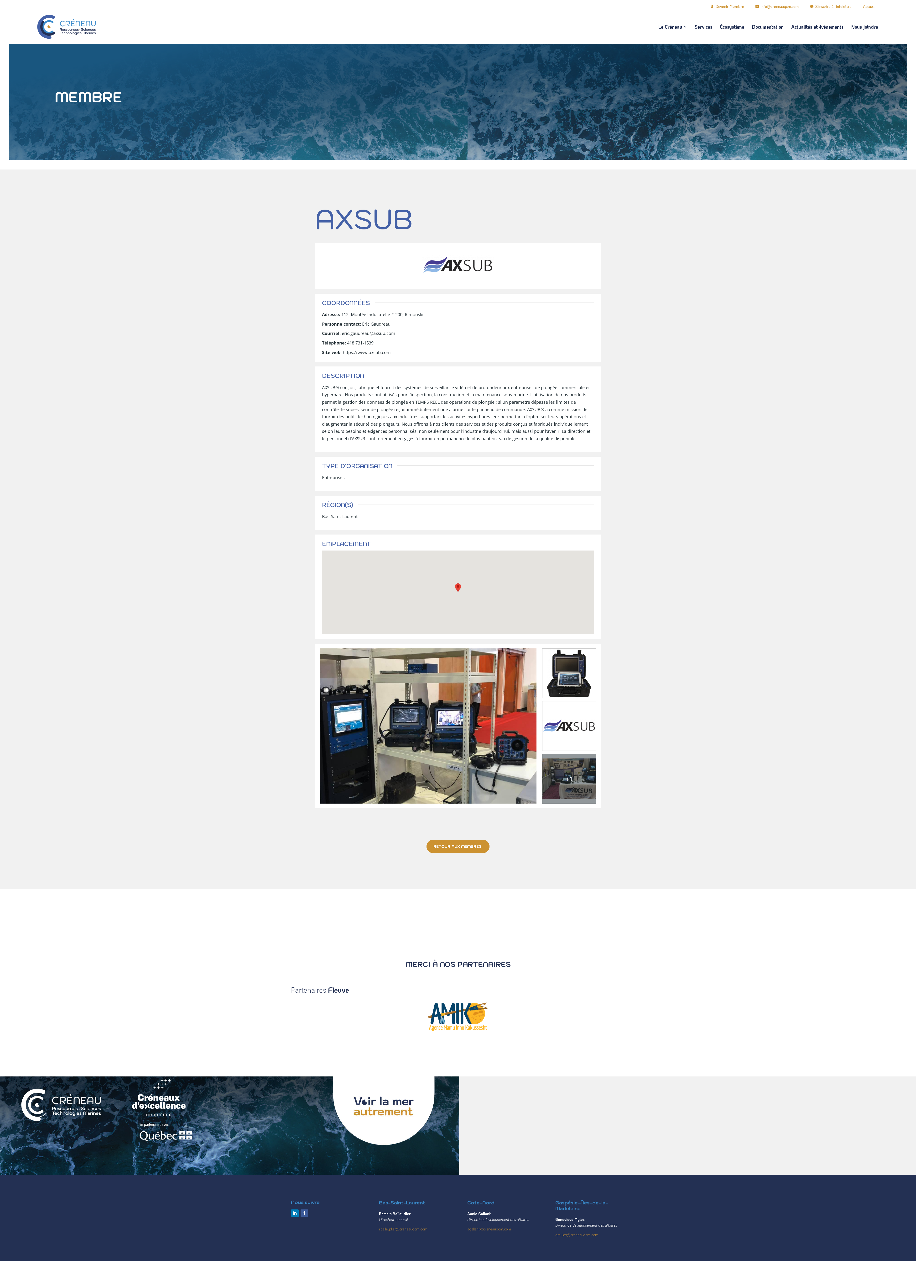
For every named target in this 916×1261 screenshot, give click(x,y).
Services (703, 27)
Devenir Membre (727, 6)
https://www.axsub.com (367, 352)
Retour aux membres (457, 846)
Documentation (768, 27)
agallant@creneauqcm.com (489, 1228)
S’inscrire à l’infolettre (831, 6)
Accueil (868, 6)
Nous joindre (864, 27)
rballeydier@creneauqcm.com (403, 1228)
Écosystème (732, 27)
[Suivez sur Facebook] (304, 1213)
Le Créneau (670, 27)
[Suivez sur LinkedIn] (295, 1213)
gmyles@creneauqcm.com (576, 1234)
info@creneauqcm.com (777, 6)
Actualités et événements (817, 27)
